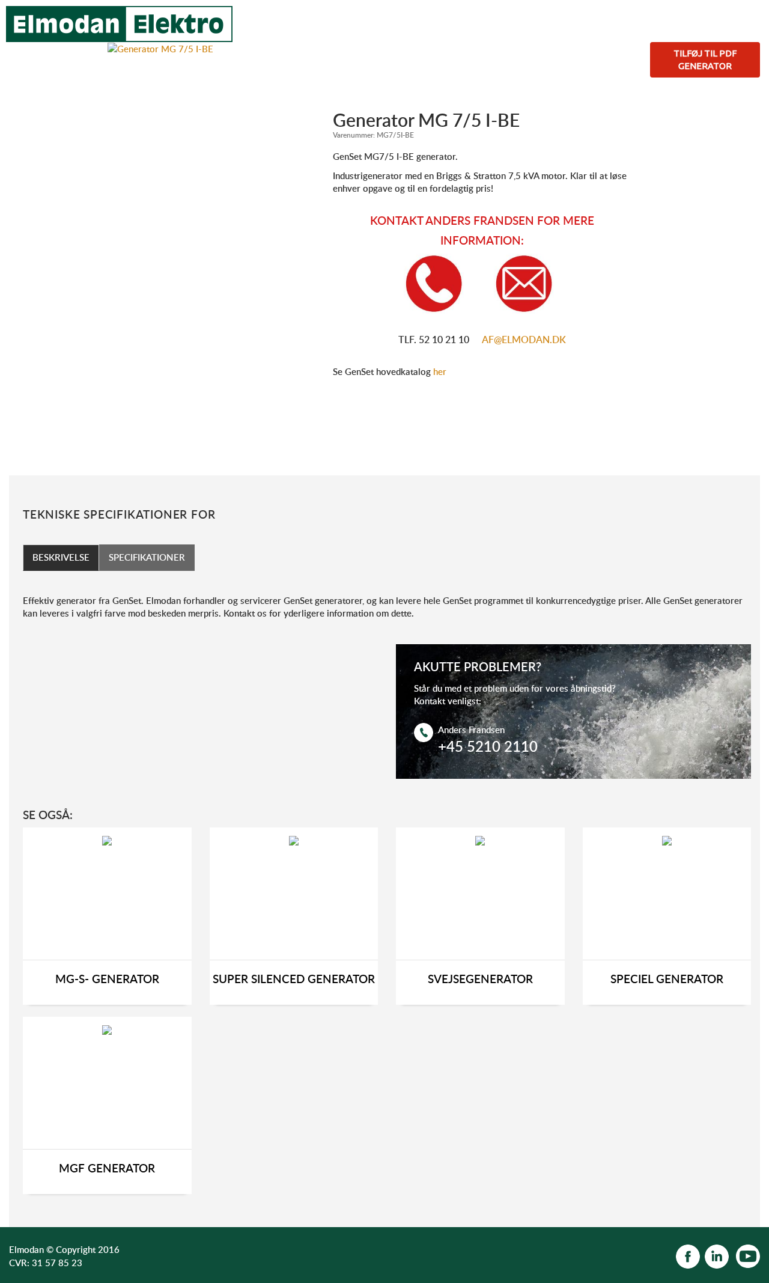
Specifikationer (147, 557)
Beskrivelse (61, 557)
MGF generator (107, 1168)
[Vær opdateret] (688, 1255)
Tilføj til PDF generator (705, 59)
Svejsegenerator (480, 979)
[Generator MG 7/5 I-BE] (160, 48)
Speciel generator (666, 979)
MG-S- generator (107, 979)
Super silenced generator (294, 979)
